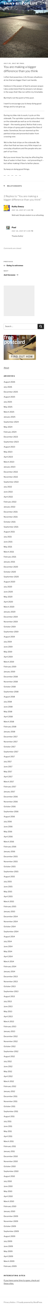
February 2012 (10, 1088)
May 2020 (8, 599)
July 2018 (8, 704)
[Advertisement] (19, 303)
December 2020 (11, 569)
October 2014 (10, 928)
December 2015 (11, 858)
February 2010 (10, 1208)
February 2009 (10, 1268)
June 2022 (8, 494)
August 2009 (9, 1238)
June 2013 (8, 1008)
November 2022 (11, 479)
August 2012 (9, 1058)
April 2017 (8, 778)
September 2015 (11, 873)
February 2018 (10, 729)
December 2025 (11, 394)
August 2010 (9, 1178)
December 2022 (11, 474)
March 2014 (9, 963)
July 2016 (8, 823)
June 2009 (8, 1248)
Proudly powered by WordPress (29, 1304)
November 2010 (11, 1163)
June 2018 (8, 709)
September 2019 (11, 634)
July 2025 (8, 404)
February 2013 (10, 1028)
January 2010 (9, 1213)
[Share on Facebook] (5, 177)
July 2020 (8, 589)
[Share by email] (20, 177)
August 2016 (9, 818)
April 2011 (8, 1138)
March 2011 (9, 1143)
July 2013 (8, 1003)
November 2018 (11, 684)
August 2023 (9, 449)
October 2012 (10, 1048)
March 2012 (9, 1083)
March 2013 (9, 1023)
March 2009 (9, 1263)
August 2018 (9, 699)
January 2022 (9, 509)
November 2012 (11, 1043)
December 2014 (11, 918)
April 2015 (8, 898)
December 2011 (10, 1098)
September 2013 (11, 993)
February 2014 (10, 968)
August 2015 (9, 878)
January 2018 (9, 734)
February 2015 (10, 908)
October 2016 (10, 808)
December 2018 (11, 679)
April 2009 (8, 1258)
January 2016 (9, 853)
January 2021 (9, 564)
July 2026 (8, 389)
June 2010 (8, 1188)
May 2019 (8, 654)
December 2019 (11, 619)
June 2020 (8, 594)
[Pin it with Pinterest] (12, 177)
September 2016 (11, 813)
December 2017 (11, 739)
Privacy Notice (9, 1304)
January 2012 (9, 1093)
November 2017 (11, 744)
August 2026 (9, 384)
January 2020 (9, 614)
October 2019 (10, 629)
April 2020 (8, 604)
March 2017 (9, 784)
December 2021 (11, 514)
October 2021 (10, 524)
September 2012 (11, 1053)
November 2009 (11, 1223)
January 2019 (9, 674)
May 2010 (8, 1193)
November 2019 (11, 624)
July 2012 (8, 1063)
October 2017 (10, 749)
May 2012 (8, 1073)
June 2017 (8, 768)
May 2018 (8, 713)
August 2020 (9, 584)
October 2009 (10, 1228)
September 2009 (11, 1233)
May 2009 (8, 1253)
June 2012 (8, 1068)
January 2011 (9, 1153)
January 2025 (9, 419)
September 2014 (11, 933)
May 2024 (8, 429)
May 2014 (8, 953)
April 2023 (8, 459)
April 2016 (8, 838)
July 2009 (8, 1243)
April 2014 (8, 958)
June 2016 (8, 828)
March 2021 (9, 554)
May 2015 (8, 893)
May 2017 (8, 773)
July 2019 (8, 644)
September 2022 (11, 484)
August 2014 (9, 938)
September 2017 (11, 754)
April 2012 (8, 1078)
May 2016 (8, 833)
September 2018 (11, 694)
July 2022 (8, 489)
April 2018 (8, 719)
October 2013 (10, 988)
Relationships (14, 188)
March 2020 (9, 609)
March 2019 (9, 664)
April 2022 (8, 499)
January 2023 (9, 469)
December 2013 (11, 978)
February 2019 (10, 669)
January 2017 (9, 794)
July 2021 (8, 539)
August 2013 (9, 998)
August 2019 (9, 639)
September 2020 (11, 579)
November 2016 (11, 804)
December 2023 (11, 439)
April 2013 (8, 1018)
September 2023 (11, 444)
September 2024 (11, 424)
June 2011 (8, 1128)
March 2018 (9, 724)
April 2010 (8, 1198)
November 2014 (11, 923)
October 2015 (10, 868)
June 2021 (8, 544)
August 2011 (9, 1118)
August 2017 (9, 758)
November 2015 (11, 863)
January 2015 (9, 913)
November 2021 (11, 519)
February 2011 (10, 1148)
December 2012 (11, 1038)
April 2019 (8, 659)
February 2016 (10, 849)
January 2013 (9, 1033)
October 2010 (10, 1168)
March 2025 (9, 414)
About (6, 370)
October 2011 (9, 1108)
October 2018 (10, 689)
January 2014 (9, 973)
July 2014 (8, 943)
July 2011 (7, 1123)
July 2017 (8, 763)
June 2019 (8, 649)
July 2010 (8, 1183)
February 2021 (10, 559)
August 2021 (9, 534)
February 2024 (10, 434)
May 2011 (8, 1133)
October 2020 (10, 574)
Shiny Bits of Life (21, 3)
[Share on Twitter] (8, 177)
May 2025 (8, 409)
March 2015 (9, 903)
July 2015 (8, 883)
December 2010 (11, 1158)
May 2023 (8, 454)
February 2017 (10, 789)
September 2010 (11, 1173)
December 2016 (11, 799)
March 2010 (9, 1203)
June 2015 (8, 888)
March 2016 (9, 844)
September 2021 (11, 529)
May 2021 (8, 549)
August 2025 (9, 399)
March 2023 (9, 464)
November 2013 (11, 983)
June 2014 (8, 948)
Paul (22, 63)
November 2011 (10, 1103)
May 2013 (8, 1013)
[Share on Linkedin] (16, 177)
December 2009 (11, 1218)
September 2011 (11, 1113)
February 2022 (10, 504)
